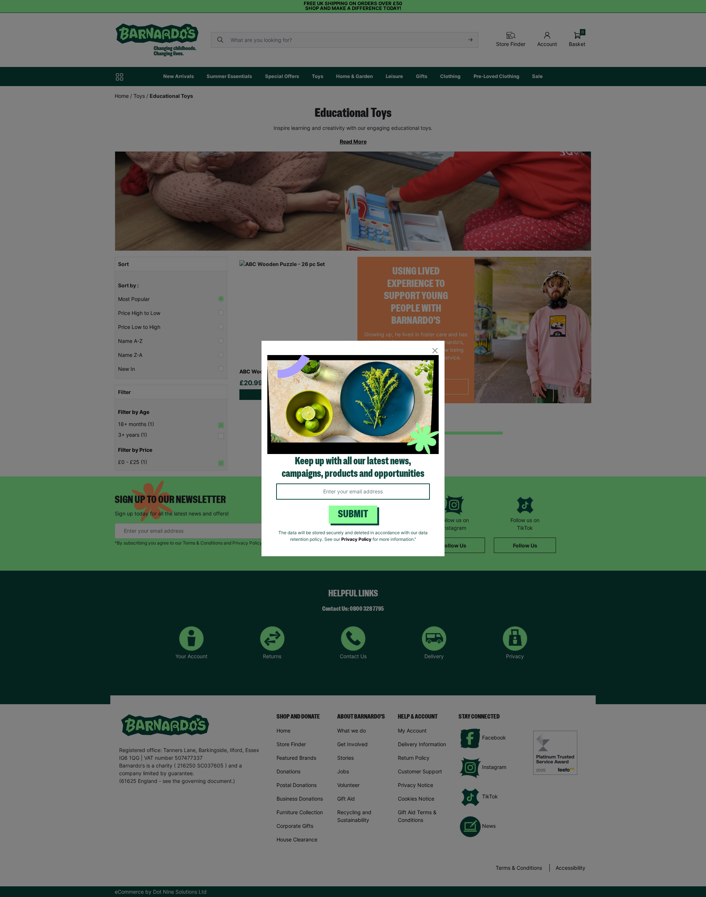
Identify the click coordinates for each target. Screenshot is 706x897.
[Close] (435, 350)
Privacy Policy (356, 539)
